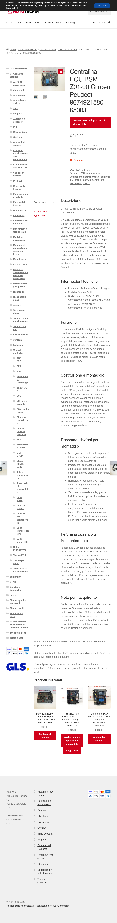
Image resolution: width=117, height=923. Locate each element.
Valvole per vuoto (19, 562)
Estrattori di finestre (19, 204)
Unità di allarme (21, 507)
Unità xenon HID (22, 540)
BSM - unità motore (67, 49)
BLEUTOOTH (23, 389)
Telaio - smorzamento (23, 475)
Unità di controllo (48, 49)
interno (13, 595)
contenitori (15, 576)
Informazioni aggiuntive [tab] (40, 213)
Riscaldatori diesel (19, 298)
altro (15, 108)
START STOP (20, 454)
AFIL (19, 366)
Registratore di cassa (45, 856)
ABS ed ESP (20, 360)
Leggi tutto (72, 750)
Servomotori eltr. (19, 328)
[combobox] (99, 11)
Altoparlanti (19, 95)
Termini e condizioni (28, 22)
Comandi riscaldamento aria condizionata (20, 155)
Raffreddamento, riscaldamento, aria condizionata (19, 624)
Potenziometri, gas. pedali (20, 285)
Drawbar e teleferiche (15, 588)
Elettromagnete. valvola (20, 196)
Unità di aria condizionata (22, 518)
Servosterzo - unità (22, 446)
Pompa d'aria (20, 264)
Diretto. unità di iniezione (21, 431)
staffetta (17, 339)
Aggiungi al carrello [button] (45, 735)
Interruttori (18, 215)
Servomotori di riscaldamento (20, 320)
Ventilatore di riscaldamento (20, 570)
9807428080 (76, 183)
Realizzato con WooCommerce (53, 905)
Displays (17, 180)
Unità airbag (20, 499)
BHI (15, 126)
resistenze (18, 291)
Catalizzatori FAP (18, 68)
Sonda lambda (20, 334)
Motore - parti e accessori (18, 602)
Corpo (13, 581)
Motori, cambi (17, 608)
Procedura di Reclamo (44, 847)
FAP (19, 439)
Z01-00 (86, 183)
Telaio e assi (16, 637)
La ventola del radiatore (20, 222)
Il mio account (44, 833)
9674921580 (98, 179)
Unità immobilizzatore (23, 530)
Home (13, 49)
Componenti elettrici (27, 49)
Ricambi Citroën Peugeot (46, 793)
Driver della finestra (19, 187)
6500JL (78, 179)
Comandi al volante (19, 144)
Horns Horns (19, 210)
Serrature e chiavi (19, 312)
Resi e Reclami (53, 22)
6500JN (87, 179)
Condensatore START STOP (20, 166)
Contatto (42, 827)
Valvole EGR (19, 555)
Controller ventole (18, 174)
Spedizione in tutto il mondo (44, 871)
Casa (9, 22)
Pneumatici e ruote (16, 615)
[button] (60, 71)
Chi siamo (42, 816)
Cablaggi (18, 137)
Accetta (102, 5)
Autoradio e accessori (19, 120)
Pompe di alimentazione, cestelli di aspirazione (20, 274)
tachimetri (18, 344)
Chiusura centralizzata (23, 420)
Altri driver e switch (19, 102)
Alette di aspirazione (19, 83)
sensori (17, 304)
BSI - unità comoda (22, 402)
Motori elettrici (20, 259)
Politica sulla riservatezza (44, 802)
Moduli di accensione (19, 238)
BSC (19, 395)
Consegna (72, 22)
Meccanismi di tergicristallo (20, 230)
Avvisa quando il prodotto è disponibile (89, 122)
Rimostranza (44, 864)
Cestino (41, 810)
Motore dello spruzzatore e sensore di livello (20, 249)
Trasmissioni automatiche (22, 488)
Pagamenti (43, 839)
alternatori (18, 89)
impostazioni (12, 8)
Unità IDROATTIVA (19, 549)
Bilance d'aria (20, 131)
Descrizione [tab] (40, 202)
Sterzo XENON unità (20, 463)
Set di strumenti (18, 632)
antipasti (17, 113)
